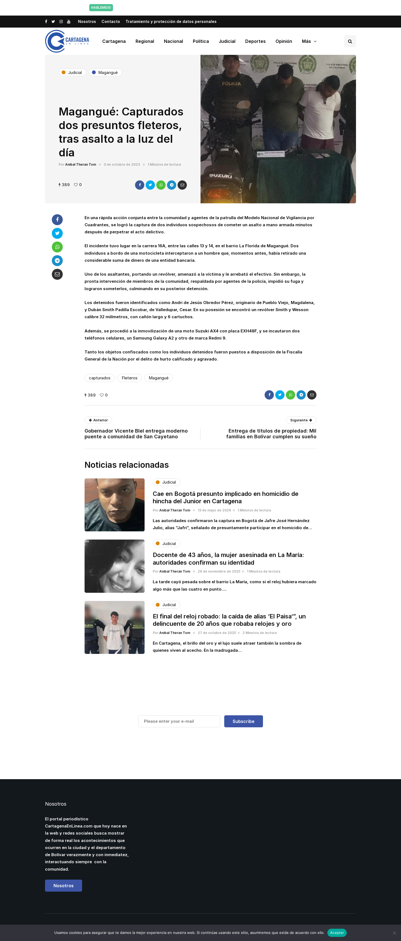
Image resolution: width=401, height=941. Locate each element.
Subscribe (244, 721)
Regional (145, 41)
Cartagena (114, 41)
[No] (394, 933)
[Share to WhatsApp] (161, 185)
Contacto (110, 21)
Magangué (159, 377)
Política (201, 41)
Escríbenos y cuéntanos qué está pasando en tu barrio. (256, 7)
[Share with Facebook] (139, 185)
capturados (99, 377)
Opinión (284, 41)
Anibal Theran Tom (80, 164)
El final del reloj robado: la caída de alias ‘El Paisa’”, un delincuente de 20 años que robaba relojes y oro (229, 620)
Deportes (255, 41)
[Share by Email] (182, 185)
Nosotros (87, 21)
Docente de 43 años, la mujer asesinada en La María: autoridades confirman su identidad (228, 558)
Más (306, 41)
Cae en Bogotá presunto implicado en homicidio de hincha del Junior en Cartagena (225, 497)
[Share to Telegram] (171, 185)
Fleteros (129, 377)
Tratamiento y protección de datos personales (171, 21)
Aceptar (337, 932)
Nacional (173, 41)
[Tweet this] (150, 185)
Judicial (227, 41)
